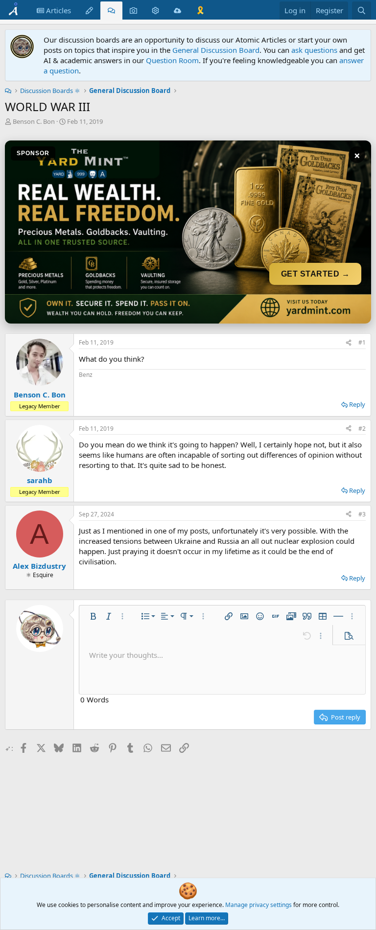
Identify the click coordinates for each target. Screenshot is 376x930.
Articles (57, 10)
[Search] (361, 10)
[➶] (348, 343)
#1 (362, 342)
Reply (357, 404)
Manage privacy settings (258, 905)
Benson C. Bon (34, 121)
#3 (362, 514)
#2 (362, 428)
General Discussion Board (215, 50)
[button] (93, 616)
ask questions (314, 50)
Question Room (172, 60)
